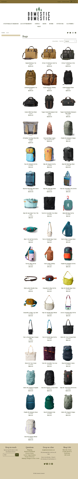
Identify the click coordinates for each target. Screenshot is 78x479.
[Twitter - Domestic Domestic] (68, 33)
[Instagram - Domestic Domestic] (73, 33)
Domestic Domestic (41, 473)
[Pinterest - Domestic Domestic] (75, 33)
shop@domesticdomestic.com (48, 450)
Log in (59, 1)
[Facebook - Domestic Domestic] (70, 33)
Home (3, 32)
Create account (65, 1)
